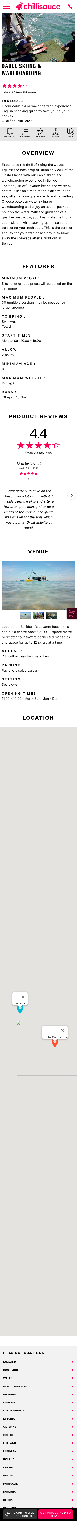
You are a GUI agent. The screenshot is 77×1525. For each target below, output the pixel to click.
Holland (9, 1442)
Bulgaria (10, 1394)
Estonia (9, 1418)
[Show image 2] (38, 615)
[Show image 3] (51, 615)
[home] (38, 6)
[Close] (63, 1031)
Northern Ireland (16, 1386)
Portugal (10, 1483)
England (9, 1361)
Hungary (9, 1451)
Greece (8, 1434)
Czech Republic (14, 1410)
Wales (7, 1378)
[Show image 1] (25, 615)
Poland (8, 1475)
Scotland (10, 1370)
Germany (9, 1426)
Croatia (9, 1402)
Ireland (9, 1459)
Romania (9, 1491)
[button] (71, 495)
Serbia (8, 1499)
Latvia (8, 1467)
